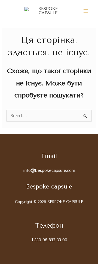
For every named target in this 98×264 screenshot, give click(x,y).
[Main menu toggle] (86, 11)
